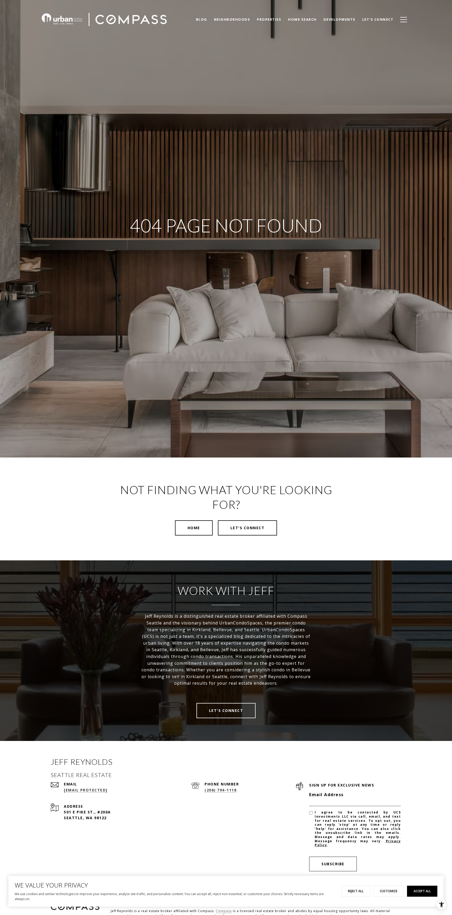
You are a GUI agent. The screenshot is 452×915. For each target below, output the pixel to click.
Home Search (302, 19)
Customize (388, 891)
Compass (224, 911)
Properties (269, 19)
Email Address (326, 794)
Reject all (356, 891)
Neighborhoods (232, 19)
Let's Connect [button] (247, 527)
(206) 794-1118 (220, 790)
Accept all (422, 891)
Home (194, 527)
